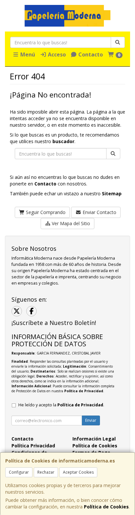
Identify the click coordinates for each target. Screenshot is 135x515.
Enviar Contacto (98, 212)
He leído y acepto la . (61, 405)
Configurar (19, 472)
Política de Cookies (106, 507)
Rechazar (45, 472)
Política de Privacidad (83, 391)
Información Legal (94, 439)
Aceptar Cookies (78, 472)
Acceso (56, 54)
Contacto (90, 54)
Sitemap (112, 193)
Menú (27, 54)
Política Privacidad (33, 445)
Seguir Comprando (45, 212)
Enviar (90, 420)
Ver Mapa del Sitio (70, 223)
